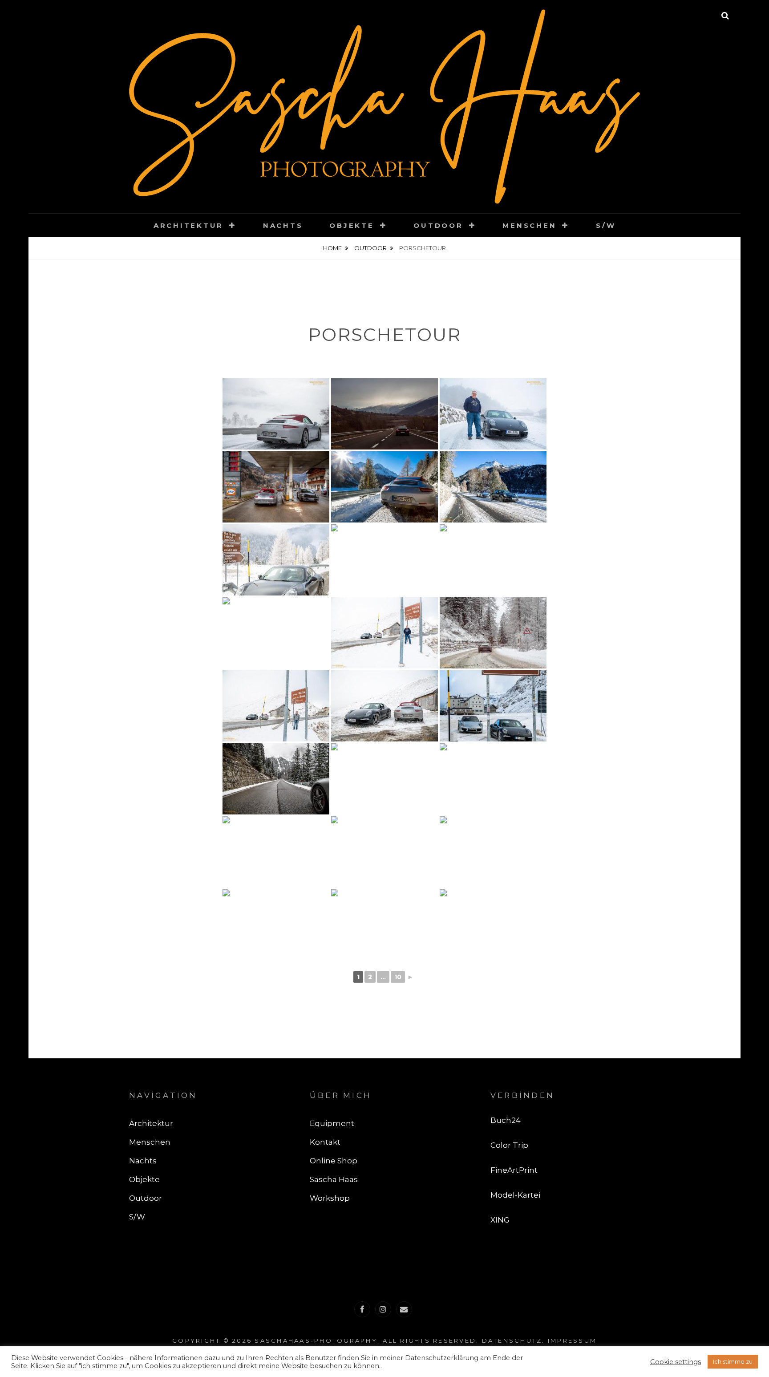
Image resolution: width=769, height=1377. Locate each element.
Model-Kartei (515, 1195)
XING (500, 1219)
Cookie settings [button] (675, 1362)
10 (397, 977)
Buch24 (505, 1120)
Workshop (330, 1198)
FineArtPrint (514, 1170)
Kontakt (325, 1142)
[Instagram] (383, 1309)
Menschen (529, 225)
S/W (605, 225)
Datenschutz (512, 1340)
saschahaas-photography (316, 1340)
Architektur (188, 225)
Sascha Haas (334, 1179)
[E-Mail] (404, 1309)
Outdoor (438, 225)
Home (332, 247)
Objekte (351, 225)
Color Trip (509, 1145)
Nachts (283, 225)
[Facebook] (362, 1309)
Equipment (332, 1123)
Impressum (572, 1340)
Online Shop (333, 1160)
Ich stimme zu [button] (733, 1361)
